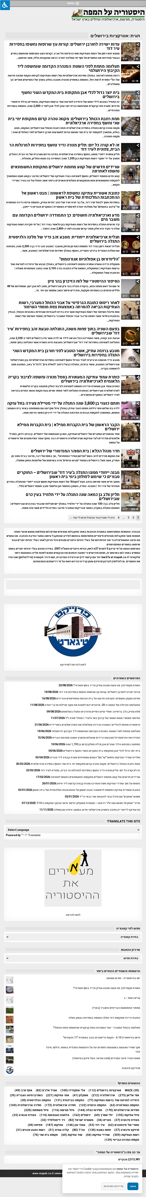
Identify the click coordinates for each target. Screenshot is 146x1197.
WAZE (132, 1090)
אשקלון (80, 1095)
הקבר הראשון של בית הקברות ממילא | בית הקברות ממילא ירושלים (68, 427)
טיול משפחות (36, 1110)
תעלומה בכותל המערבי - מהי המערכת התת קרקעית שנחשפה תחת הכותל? (96, 1028)
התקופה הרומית (92, 1105)
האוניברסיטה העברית (26, 1095)
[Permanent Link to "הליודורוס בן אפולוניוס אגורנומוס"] (130, 266)
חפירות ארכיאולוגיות (122, 1110)
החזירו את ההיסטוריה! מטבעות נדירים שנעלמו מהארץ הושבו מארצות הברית (96, 738)
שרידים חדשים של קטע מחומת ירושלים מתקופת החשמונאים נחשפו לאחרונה (65, 169)
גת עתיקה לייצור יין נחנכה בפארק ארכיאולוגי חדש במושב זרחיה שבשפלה (97, 810)
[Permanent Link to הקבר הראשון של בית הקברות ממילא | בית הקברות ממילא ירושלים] (130, 432)
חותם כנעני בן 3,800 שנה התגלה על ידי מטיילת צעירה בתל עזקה (63, 403)
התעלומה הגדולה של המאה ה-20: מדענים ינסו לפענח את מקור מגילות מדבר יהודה (92, 705)
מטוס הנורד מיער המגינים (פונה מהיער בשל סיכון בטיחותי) (106, 1058)
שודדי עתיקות (98, 1135)
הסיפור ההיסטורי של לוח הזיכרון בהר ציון (84, 281)
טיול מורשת (63, 1110)
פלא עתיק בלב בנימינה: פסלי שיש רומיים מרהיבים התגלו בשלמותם (100, 712)
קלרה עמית (58, 1130)
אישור (133, 1186)
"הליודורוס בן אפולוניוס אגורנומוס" (89, 259)
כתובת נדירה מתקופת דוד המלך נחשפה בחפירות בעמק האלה (104, 1018)
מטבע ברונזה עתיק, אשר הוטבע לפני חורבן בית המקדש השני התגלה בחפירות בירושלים (66, 353)
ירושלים (82, 1115)
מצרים (104, 1120)
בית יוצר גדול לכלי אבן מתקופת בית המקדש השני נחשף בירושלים (70, 95)
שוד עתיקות (71, 1135)
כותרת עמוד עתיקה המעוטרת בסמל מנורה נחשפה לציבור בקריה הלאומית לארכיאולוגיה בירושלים (64, 379)
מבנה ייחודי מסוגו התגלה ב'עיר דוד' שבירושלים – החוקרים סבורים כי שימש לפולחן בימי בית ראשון (68, 474)
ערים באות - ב (132, 998)
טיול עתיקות (127, 1115)
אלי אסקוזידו (72, 1090)
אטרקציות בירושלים (105, 1090)
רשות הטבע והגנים (30, 1130)
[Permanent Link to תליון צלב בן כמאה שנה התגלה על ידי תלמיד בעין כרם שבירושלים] (130, 502)
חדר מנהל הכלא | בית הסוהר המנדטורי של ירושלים (75, 451)
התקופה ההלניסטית (36, 1100)
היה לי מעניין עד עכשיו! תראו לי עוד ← (92, 518)
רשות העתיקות (126, 1135)
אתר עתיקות (57, 1095)
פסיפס (35, 1125)
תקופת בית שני (45, 1135)
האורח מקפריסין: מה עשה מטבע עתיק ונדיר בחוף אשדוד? (106, 685)
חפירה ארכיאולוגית (25, 1105)
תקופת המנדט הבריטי (122, 1140)
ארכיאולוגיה (103, 1095)
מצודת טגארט (24, 1115)
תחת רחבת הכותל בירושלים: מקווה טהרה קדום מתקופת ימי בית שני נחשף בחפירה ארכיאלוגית (64, 121)
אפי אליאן (128, 1095)
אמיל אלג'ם (46, 1090)
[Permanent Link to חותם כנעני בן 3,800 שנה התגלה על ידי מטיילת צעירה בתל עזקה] (130, 410)
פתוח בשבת (99, 1130)
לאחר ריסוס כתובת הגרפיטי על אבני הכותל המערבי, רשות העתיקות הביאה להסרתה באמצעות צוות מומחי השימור (69, 305)
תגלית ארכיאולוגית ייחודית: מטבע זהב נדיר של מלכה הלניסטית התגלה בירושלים (64, 239)
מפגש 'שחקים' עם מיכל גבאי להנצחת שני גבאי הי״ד (109, 797)
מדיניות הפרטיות (113, 1186)
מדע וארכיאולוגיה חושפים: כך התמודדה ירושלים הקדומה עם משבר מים (66, 217)
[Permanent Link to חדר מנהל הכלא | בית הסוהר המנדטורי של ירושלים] (130, 458)
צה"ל (78, 1130)
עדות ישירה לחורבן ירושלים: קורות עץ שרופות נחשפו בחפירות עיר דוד (64, 46)
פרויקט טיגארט (126, 1130)
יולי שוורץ (103, 1115)
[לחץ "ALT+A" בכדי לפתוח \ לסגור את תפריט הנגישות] (5, 5)
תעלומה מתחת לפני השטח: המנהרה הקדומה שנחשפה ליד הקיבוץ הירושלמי (68, 68)
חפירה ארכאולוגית (60, 1105)
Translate (34, 835)
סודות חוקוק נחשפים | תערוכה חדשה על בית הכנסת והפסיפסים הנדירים (98, 699)
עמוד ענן (75, 1125)
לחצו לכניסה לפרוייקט (73, 665)
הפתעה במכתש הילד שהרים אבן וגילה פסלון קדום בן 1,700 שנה (103, 744)
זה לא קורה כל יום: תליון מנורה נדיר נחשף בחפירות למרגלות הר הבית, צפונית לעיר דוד (64, 147)
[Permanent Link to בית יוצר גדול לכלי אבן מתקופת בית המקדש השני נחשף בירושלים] (130, 100)
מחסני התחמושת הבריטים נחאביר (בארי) (116, 1008)
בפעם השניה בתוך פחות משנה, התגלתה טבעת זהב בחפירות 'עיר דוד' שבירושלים (63, 331)
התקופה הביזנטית (69, 1100)
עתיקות (54, 1125)
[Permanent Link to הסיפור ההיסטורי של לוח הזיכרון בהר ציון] (130, 288)
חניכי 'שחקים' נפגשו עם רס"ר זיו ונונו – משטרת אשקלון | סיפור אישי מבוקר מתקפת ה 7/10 (88, 803)
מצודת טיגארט (126, 1120)
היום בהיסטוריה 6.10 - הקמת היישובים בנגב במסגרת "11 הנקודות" (101, 1038)
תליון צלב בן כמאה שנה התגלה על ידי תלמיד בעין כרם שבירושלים (73, 497)
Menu (71, 3)
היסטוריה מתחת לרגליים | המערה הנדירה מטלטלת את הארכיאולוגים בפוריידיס (94, 725)
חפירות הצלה (90, 1110)
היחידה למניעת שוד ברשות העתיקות (113, 1100)
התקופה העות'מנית (124, 1105)
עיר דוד (97, 1125)
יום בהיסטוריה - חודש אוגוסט (123, 978)
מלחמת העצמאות (54, 1115)
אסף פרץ (23, 1090)
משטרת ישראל (80, 1120)
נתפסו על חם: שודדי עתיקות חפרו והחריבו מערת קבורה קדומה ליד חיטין (98, 784)
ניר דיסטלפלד (53, 1120)
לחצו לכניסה (73, 915)
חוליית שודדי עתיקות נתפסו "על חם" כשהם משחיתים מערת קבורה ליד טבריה (95, 757)
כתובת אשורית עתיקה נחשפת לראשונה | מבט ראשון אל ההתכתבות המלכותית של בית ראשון (70, 195)
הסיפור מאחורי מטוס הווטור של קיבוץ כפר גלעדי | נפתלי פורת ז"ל (102, 718)
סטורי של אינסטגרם (123, 1125)
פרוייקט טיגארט (131, 1068)
